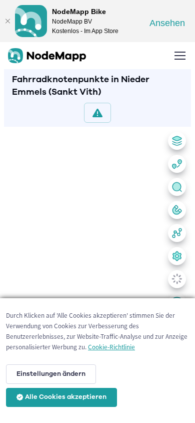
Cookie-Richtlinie (111, 347)
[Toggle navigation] (179, 56)
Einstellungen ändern (51, 373)
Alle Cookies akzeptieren (65, 396)
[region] (97, 273)
